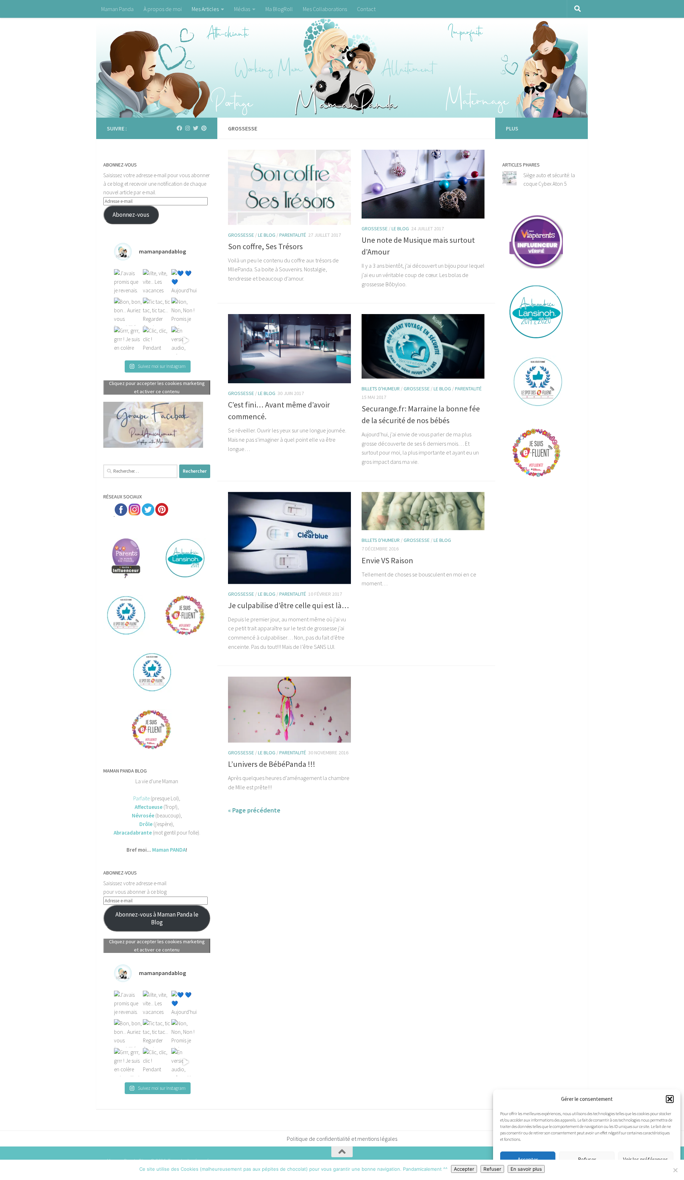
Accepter (464, 1169)
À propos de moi (163, 8)
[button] (669, 1099)
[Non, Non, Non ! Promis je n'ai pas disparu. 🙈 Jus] (185, 312)
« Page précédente (254, 810)
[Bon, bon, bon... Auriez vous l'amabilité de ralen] (128, 312)
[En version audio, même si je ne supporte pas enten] (185, 341)
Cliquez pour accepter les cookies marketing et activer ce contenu (157, 387)
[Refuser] (675, 1170)
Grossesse (241, 235)
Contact (366, 8)
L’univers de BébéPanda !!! (271, 764)
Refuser (492, 1169)
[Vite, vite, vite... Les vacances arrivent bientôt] (157, 283)
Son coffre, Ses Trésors (265, 246)
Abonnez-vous (131, 215)
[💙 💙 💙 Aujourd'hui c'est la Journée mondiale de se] (185, 283)
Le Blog (266, 235)
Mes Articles (205, 8)
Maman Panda (117, 8)
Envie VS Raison (387, 560)
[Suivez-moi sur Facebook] (179, 128)
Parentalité (292, 235)
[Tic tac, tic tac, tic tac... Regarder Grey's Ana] (157, 312)
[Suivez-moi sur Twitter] (195, 128)
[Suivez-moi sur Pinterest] (204, 128)
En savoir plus (526, 1169)
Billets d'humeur (381, 388)
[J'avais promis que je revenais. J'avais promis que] (128, 283)
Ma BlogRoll (279, 8)
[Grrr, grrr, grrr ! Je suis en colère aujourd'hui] (128, 341)
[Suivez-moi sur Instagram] (187, 128)
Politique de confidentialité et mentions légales (342, 1138)
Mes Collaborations (325, 8)
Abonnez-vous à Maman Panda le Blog (156, 918)
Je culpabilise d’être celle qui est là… (288, 605)
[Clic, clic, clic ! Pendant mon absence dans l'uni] (157, 341)
